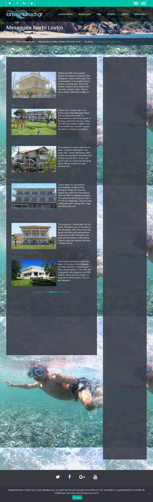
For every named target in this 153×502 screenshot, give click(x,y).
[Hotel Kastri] (34, 273)
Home (9, 41)
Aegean (15, 68)
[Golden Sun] (34, 122)
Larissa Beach (65, 14)
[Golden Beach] (34, 196)
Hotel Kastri (17, 256)
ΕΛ (136, 3)
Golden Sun (17, 105)
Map (99, 14)
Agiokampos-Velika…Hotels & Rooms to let (59, 41)
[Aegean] (34, 85)
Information (140, 14)
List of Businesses (25, 41)
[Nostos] (34, 159)
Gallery (124, 14)
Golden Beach (18, 179)
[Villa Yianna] (34, 236)
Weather (111, 14)
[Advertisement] (51, 324)
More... (61, 95)
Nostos (15, 142)
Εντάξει (77, 497)
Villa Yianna (17, 219)
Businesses (84, 14)
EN (143, 3)
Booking (89, 41)
